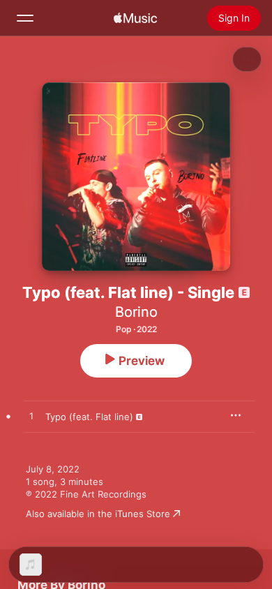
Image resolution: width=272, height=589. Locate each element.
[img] (135, 18)
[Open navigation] (25, 18)
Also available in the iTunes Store (98, 513)
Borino (136, 312)
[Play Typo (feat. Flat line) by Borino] (31, 416)
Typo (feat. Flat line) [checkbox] (89, 416)
